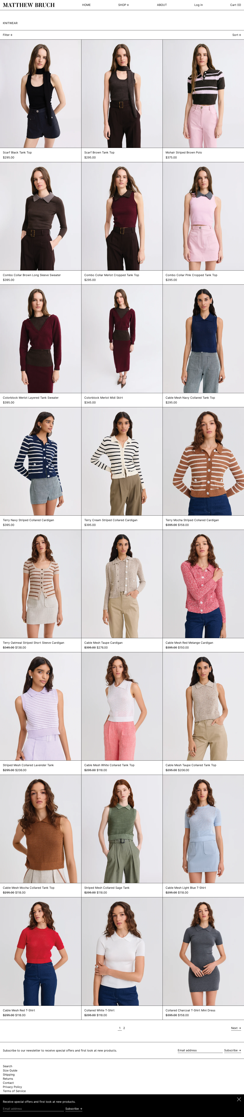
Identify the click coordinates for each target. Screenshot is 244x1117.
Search (7, 1066)
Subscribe (231, 1050)
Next (234, 1028)
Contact (8, 1083)
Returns (8, 1078)
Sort (235, 35)
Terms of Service (14, 1091)
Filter (6, 35)
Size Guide (10, 1070)
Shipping (9, 1074)
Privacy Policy (12, 1087)
